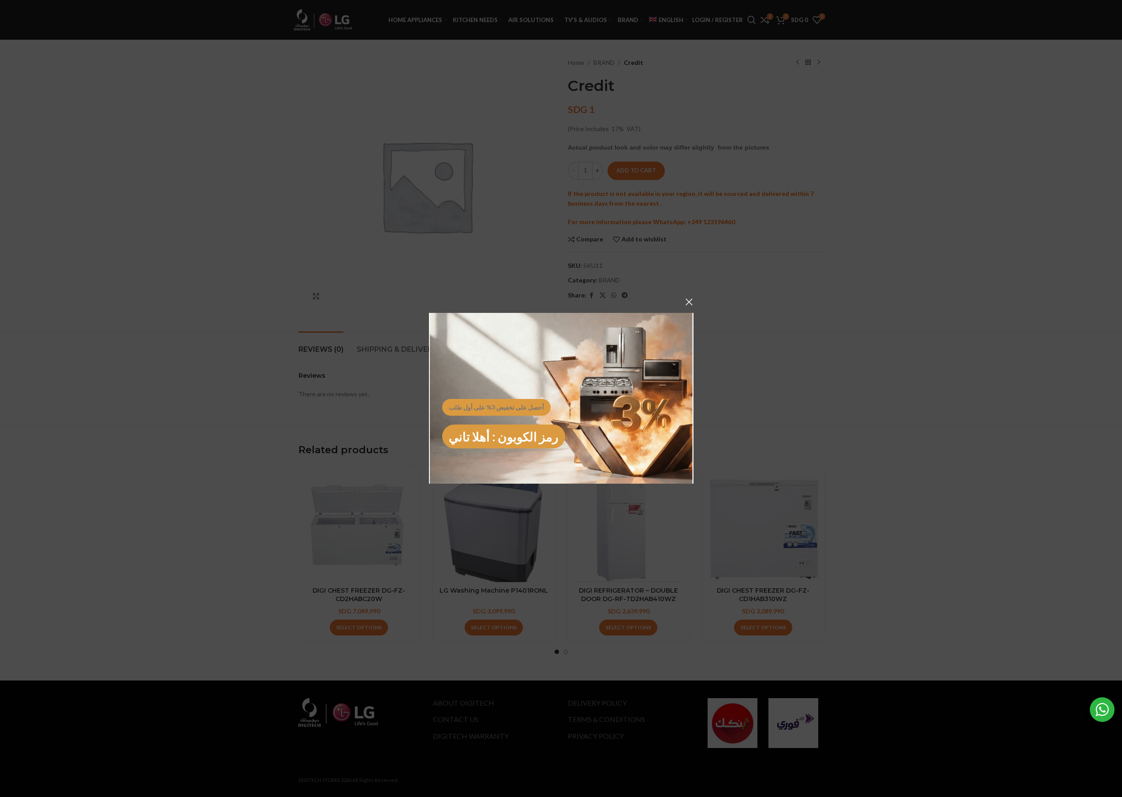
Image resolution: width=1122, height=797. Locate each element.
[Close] (689, 302)
